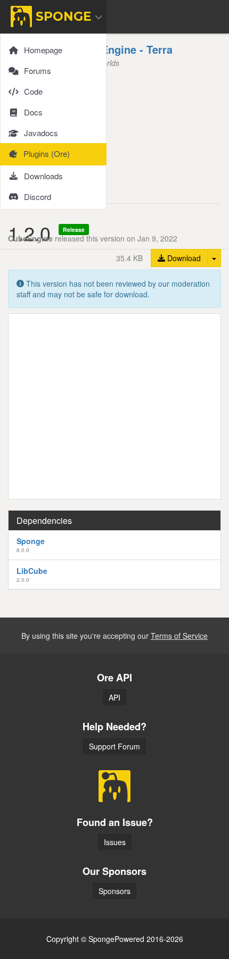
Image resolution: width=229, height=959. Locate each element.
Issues (115, 842)
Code (33, 91)
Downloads (43, 175)
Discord (37, 196)
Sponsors (114, 891)
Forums (37, 70)
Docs (33, 112)
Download (183, 258)
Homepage (43, 49)
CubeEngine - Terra (124, 49)
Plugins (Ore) (46, 153)
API (114, 697)
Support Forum (114, 746)
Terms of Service (179, 635)
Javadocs (41, 132)
